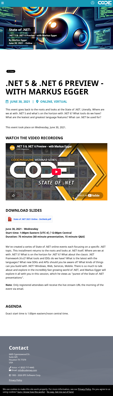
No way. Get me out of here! (60, 391)
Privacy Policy (15, 380)
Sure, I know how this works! (31, 391)
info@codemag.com (27, 370)
